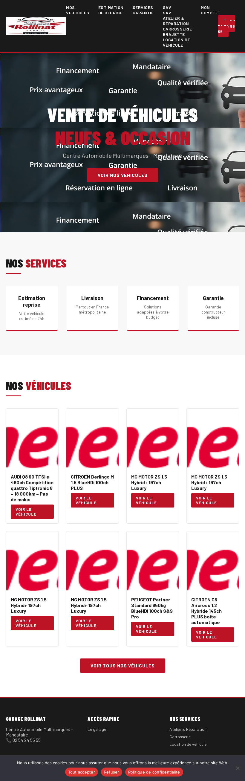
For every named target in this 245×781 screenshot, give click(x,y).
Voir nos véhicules (123, 175)
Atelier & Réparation (176, 21)
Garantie (143, 12)
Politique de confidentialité (154, 772)
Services (143, 7)
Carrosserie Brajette (177, 31)
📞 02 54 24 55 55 (226, 26)
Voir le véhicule (26, 511)
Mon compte (209, 10)
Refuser (111, 772)
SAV (167, 7)
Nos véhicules (77, 10)
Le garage (97, 729)
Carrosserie (180, 736)
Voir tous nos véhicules (123, 665)
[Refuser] (238, 768)
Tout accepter (81, 772)
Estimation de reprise (111, 10)
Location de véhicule (176, 42)
